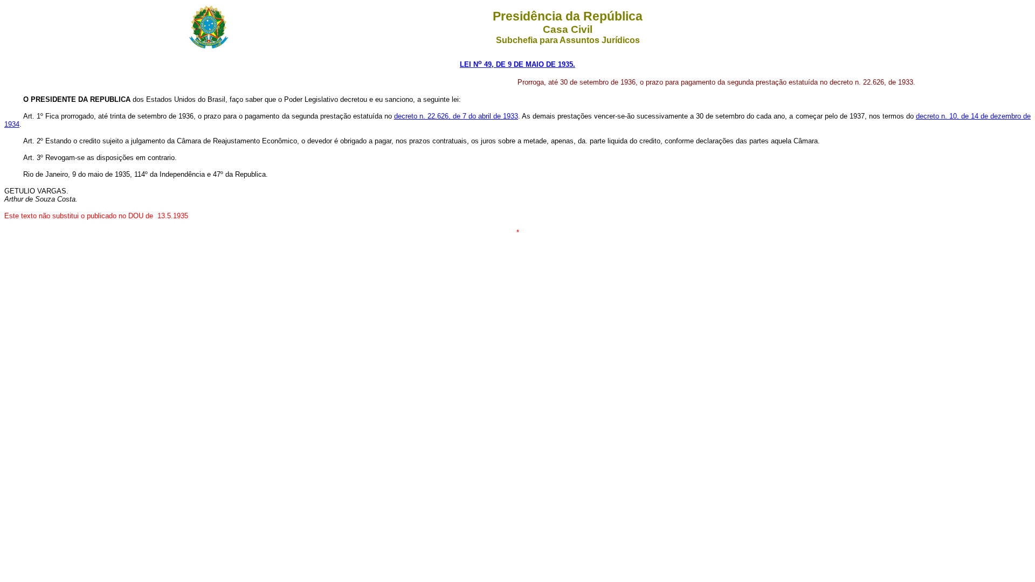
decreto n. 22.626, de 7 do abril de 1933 (456, 116)
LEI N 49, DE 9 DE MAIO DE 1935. (517, 64)
